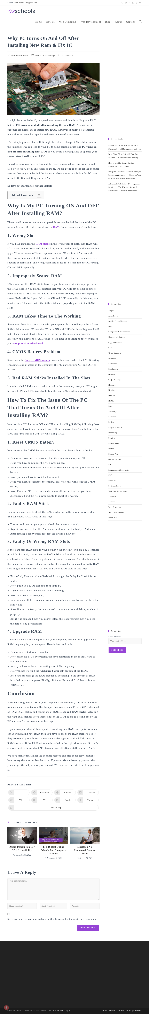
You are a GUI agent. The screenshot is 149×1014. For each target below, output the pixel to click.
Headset (111, 390)
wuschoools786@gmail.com (26, 3)
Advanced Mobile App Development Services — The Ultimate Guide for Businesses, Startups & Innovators (124, 187)
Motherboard (114, 443)
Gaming (111, 374)
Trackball (112, 496)
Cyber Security (114, 353)
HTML (111, 401)
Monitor (112, 438)
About (112, 1011)
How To (111, 395)
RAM (56, 226)
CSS (110, 348)
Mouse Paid (113, 454)
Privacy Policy (124, 1011)
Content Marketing (116, 337)
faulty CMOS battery (37, 360)
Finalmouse (113, 369)
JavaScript (112, 411)
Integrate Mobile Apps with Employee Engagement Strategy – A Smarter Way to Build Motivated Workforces (124, 175)
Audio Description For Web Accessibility (22, 848)
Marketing (112, 433)
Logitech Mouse (115, 427)
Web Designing (114, 507)
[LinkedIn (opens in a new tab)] (136, 2)
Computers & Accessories (119, 332)
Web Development (116, 512)
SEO (110, 475)
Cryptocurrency (115, 342)
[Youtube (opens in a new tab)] (140, 2)
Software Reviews (116, 486)
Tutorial (111, 502)
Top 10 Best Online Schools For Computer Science (53, 850)
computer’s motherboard (28, 343)
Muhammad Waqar (19, 55)
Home (104, 1011)
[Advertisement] (125, 85)
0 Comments (67, 55)
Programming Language (118, 470)
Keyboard (112, 417)
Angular (111, 310)
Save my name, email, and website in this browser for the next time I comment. (52, 918)
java (110, 406)
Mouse (111, 448)
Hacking (112, 385)
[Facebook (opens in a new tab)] (126, 2)
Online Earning (114, 459)
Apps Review (114, 316)
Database (112, 358)
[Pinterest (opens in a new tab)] (129, 2)
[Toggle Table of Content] (38, 195)
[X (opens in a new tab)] (122, 2)
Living (111, 422)
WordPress (112, 518)
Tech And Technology (45, 55)
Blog (110, 326)
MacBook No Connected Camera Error (84, 850)
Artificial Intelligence (117, 321)
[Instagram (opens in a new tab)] (133, 2)
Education (112, 363)
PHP (110, 465)
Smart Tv (112, 480)
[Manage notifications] (6, 1007)
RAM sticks (43, 243)
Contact (137, 1011)
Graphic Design (115, 379)
